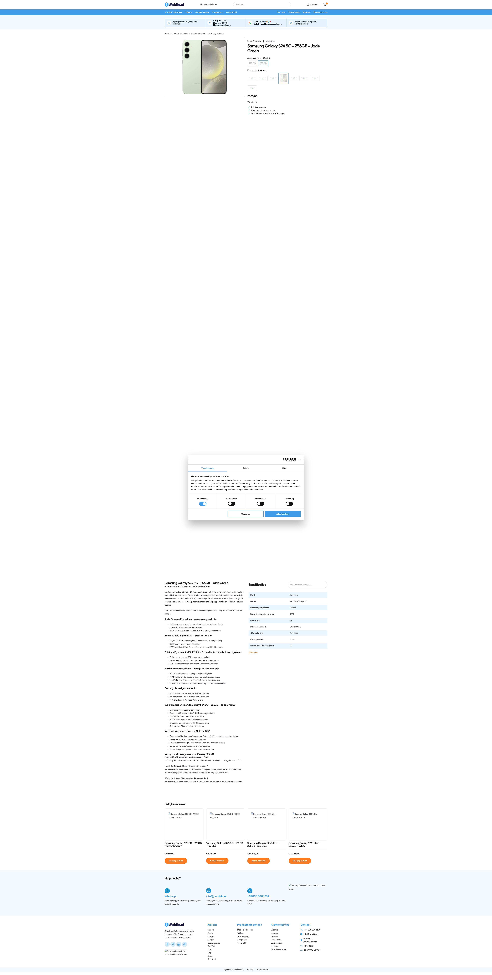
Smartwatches (202, 12)
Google (211, 939)
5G (291, 646)
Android (293, 607)
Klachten (274, 946)
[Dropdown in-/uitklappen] (216, 5)
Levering (274, 933)
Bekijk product (176, 860)
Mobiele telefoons (173, 12)
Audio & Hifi (231, 12)
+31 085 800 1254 (258, 896)
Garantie (274, 930)
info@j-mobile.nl (216, 896)
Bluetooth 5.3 (295, 627)
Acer (210, 949)
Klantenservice (320, 12)
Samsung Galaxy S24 (299, 601)
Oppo (210, 956)
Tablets (188, 12)
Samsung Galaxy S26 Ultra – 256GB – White (304, 845)
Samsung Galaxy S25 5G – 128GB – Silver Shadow (183, 845)
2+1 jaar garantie (258, 107)
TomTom (211, 946)
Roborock (212, 959)
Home (167, 33)
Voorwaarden (276, 943)
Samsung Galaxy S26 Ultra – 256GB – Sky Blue (263, 845)
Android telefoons (198, 33)
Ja (291, 620)
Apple (210, 933)
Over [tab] (284, 468)
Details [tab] (246, 468)
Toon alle (253, 652)
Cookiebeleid (262, 969)
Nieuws (306, 12)
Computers (217, 12)
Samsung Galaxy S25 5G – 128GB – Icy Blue (224, 845)
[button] (325, 4)
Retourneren (276, 939)
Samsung (257, 41)
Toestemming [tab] (207, 468)
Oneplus (211, 936)
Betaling (274, 936)
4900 (292, 614)
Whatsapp (171, 896)
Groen (292, 639)
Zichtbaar (294, 633)
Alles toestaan (282, 514)
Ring (209, 952)
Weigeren (245, 514)
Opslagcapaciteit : (258, 58)
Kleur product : (256, 70)
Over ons (281, 12)
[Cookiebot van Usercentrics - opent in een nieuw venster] (285, 460)
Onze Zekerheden (278, 949)
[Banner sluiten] (300, 460)
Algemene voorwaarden (233, 969)
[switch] (231, 504)
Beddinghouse (214, 943)
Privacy (250, 969)
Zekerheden (294, 12)
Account (314, 4)
